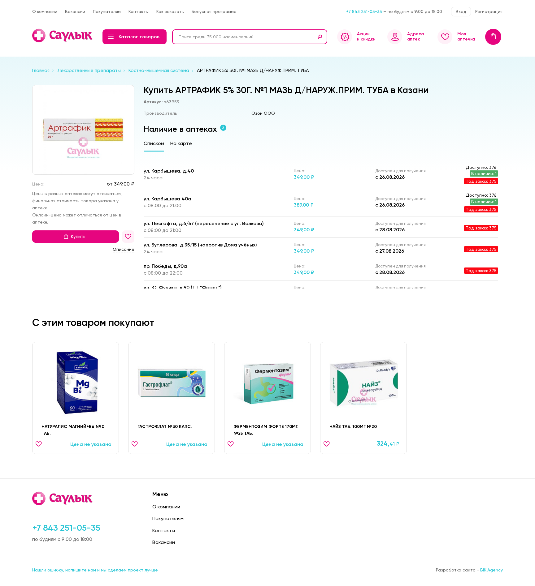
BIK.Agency (491, 569)
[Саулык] (63, 35)
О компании (44, 11)
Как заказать (170, 11)
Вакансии (75, 11)
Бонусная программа (214, 11)
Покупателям (107, 11)
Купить (78, 236)
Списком (154, 143)
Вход (461, 11)
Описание (123, 249)
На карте (181, 143)
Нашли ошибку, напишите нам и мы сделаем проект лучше (95, 569)
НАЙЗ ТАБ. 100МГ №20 (353, 426)
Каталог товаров (139, 37)
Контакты (138, 11)
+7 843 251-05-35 (364, 11)
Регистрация (488, 11)
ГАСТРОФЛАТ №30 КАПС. (164, 426)
